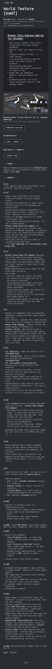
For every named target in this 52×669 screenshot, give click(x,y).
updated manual (33, 474)
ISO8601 (31, 19)
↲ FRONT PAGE (8, 3)
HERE (18, 172)
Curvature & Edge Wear (22, 544)
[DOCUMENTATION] (12, 354)
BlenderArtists (40, 168)
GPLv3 (18, 23)
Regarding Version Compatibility (21, 26)
